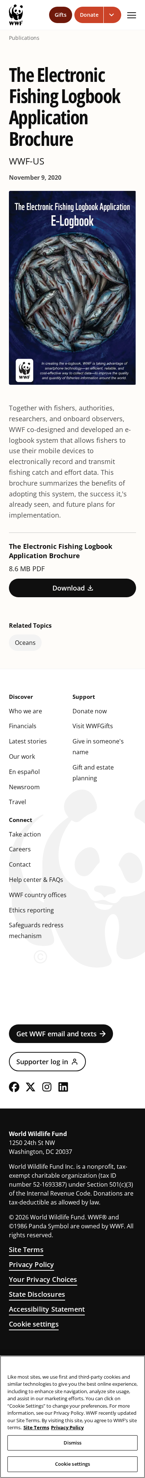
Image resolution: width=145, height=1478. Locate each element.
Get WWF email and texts (56, 1033)
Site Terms (26, 1249)
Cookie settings (34, 1324)
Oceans (25, 643)
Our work (22, 756)
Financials (22, 726)
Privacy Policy (31, 1264)
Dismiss (73, 1442)
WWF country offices (38, 895)
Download (68, 587)
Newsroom (24, 787)
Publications (24, 38)
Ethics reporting (31, 910)
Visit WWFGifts (92, 726)
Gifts (61, 14)
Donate (89, 14)
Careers (20, 849)
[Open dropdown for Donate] (112, 15)
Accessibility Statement (47, 1309)
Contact (20, 864)
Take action (25, 834)
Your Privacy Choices (43, 1279)
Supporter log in (42, 1061)
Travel (17, 802)
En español (24, 772)
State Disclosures (37, 1294)
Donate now (89, 711)
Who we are (25, 711)
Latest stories (28, 741)
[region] (72, 1417)
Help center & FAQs (36, 880)
